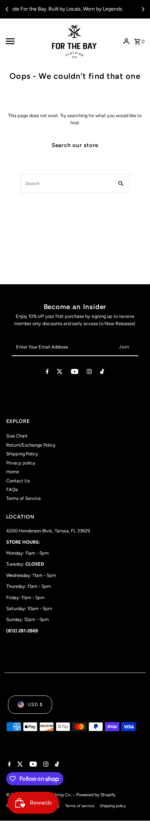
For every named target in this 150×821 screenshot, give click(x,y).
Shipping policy (113, 805)
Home (12, 471)
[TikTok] (102, 373)
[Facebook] (47, 373)
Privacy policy (20, 463)
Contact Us (18, 480)
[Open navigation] (24, 41)
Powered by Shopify (95, 794)
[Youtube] (74, 373)
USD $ (35, 704)
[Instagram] (89, 373)
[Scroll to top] (134, 802)
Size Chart (17, 436)
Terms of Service (23, 498)
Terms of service (79, 805)
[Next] (142, 9)
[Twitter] (60, 373)
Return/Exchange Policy (31, 445)
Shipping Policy (22, 453)
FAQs (12, 489)
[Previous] (7, 9)
